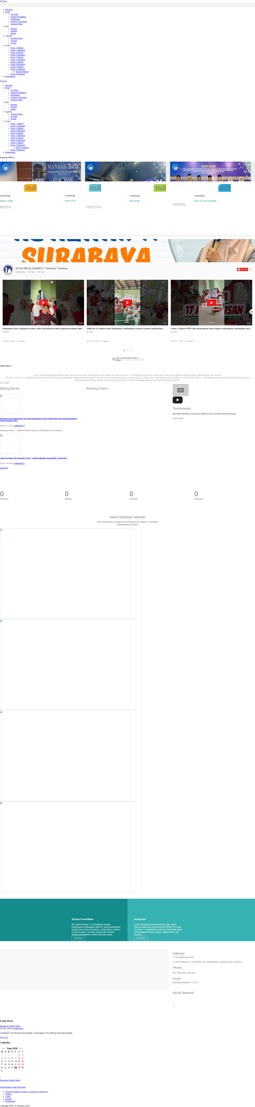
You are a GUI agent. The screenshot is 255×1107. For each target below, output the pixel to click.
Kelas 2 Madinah (18, 55)
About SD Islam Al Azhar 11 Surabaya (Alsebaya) (26, 1092)
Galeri (7, 1096)
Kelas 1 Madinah (18, 50)
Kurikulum (15, 19)
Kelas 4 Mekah (17, 62)
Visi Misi (14, 14)
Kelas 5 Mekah (17, 67)
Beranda (8, 9)
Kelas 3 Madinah (18, 60)
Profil (7, 12)
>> (20, 1048)
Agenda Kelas (17, 38)
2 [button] (127, 350)
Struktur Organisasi (19, 21)
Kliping (14, 31)
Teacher (14, 41)
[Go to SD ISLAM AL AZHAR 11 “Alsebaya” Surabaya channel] (8, 269)
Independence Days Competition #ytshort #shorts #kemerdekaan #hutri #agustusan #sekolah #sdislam (43, 329)
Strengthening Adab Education (13, 1087)
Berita (13, 33)
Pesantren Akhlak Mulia (10, 1026)
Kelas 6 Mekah (22, 72)
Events (13, 43)
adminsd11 (19, 426)
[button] (2, 311)
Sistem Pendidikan (18, 17)
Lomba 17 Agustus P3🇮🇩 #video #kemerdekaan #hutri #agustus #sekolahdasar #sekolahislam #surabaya (211, 329)
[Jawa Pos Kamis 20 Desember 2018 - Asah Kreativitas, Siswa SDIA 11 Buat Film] (10, 453)
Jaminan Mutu (17, 24)
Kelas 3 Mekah (17, 57)
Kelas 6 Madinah (18, 74)
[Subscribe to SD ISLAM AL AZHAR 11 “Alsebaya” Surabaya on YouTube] (244, 269)
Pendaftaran (10, 76)
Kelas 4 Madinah (18, 64)
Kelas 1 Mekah (17, 48)
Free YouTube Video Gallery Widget (126, 359)
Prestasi (14, 29)
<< (3, 1048)
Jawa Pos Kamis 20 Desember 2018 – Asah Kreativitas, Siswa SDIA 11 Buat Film (33, 458)
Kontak (8, 1099)
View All (4, 468)
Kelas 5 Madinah (18, 69)
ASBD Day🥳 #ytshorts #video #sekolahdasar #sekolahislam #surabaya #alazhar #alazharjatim (125, 329)
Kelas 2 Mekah (17, 52)
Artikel (8, 1094)
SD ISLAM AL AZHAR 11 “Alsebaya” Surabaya (41, 268)
